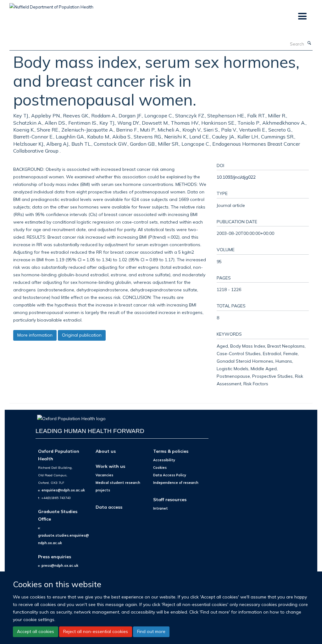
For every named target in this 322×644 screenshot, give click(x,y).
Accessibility (164, 460)
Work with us (110, 466)
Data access (109, 507)
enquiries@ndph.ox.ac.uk (63, 490)
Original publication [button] (82, 335)
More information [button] (35, 335)
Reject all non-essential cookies (95, 631)
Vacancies (104, 475)
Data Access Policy (169, 475)
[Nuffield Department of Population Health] (51, 4)
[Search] (309, 43)
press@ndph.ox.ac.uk (60, 565)
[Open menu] (302, 16)
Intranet (160, 508)
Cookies (160, 467)
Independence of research (175, 482)
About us (106, 451)
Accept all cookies (35, 631)
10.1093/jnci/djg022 (236, 177)
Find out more (151, 631)
